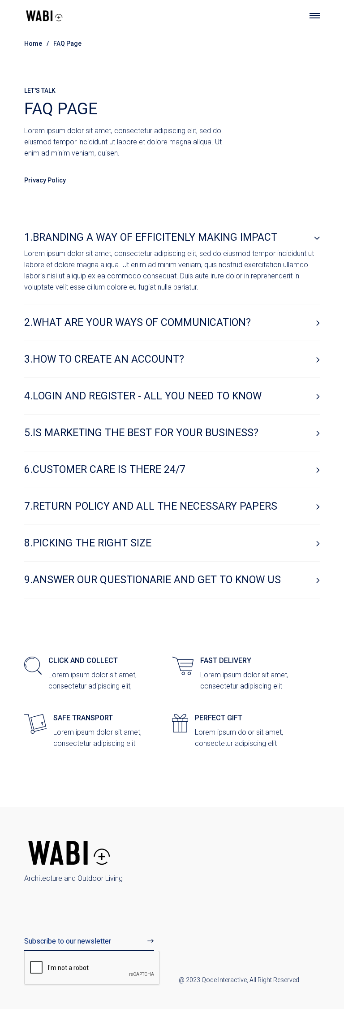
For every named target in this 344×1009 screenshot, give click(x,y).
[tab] (172, 237)
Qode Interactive (224, 979)
